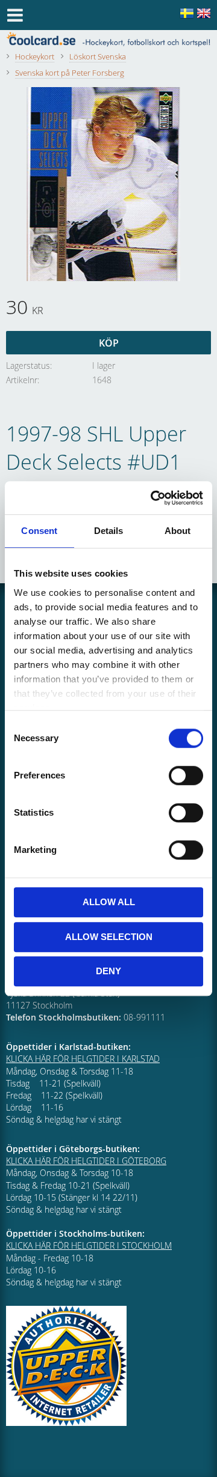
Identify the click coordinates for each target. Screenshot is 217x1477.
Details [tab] (109, 531)
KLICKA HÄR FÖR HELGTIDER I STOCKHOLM (89, 1245)
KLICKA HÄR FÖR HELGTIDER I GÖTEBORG (86, 1160)
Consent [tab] (39, 531)
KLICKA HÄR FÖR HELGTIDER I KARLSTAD (83, 1058)
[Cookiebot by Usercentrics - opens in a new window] (153, 498)
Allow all (109, 902)
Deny (108, 971)
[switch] (186, 775)
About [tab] (178, 531)
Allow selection (109, 937)
